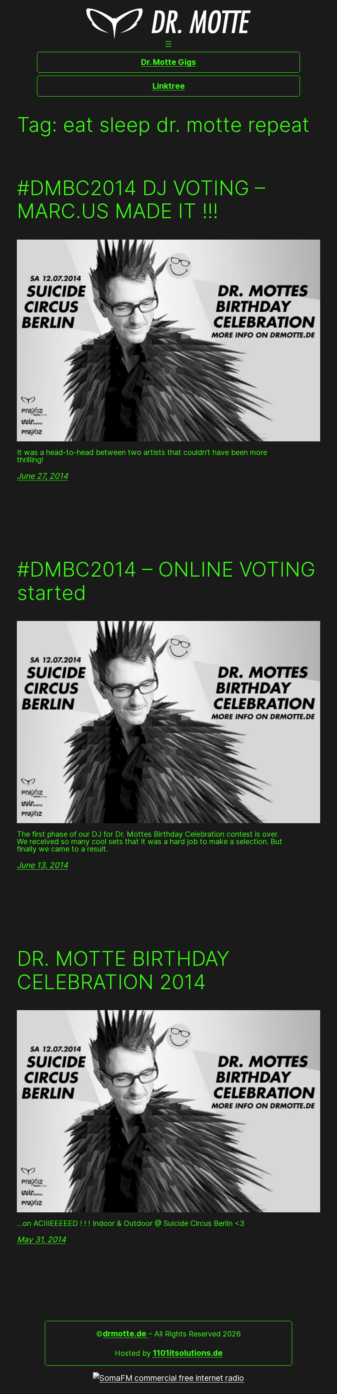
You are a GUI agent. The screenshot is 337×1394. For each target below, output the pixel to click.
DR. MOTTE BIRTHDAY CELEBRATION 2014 (123, 970)
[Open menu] (168, 44)
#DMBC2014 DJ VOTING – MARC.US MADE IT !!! (141, 199)
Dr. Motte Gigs (168, 62)
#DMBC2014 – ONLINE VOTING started (166, 581)
